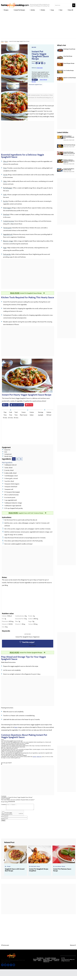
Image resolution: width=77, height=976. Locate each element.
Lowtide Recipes (55, 959)
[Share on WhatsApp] (45, 63)
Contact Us (56, 960)
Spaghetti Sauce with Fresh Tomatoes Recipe (30, 513)
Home (2, 41)
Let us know (25, 645)
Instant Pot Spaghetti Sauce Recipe (31, 293)
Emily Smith (40, 67)
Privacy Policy (46, 959)
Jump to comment (17, 405)
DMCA (40, 960)
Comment (3, 804)
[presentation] (4, 860)
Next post (72, 945)
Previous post (5, 945)
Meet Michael (40, 958)
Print (35, 79)
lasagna (34, 756)
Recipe (6, 41)
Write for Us (46, 961)
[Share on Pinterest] (42, 63)
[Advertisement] (38, 25)
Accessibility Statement (50, 958)
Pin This (29, 405)
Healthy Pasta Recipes (21, 84)
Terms (34, 960)
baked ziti (39, 756)
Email (2, 818)
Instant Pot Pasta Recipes (8, 88)
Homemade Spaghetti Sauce (35, 84)
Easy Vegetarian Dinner (7, 84)
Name (2, 816)
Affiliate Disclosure (47, 960)
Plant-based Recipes (21, 88)
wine (16, 727)
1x (14, 459)
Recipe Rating (4, 801)
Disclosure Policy (37, 959)
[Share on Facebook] (37, 63)
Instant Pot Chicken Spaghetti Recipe (31, 652)
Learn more (13, 100)
